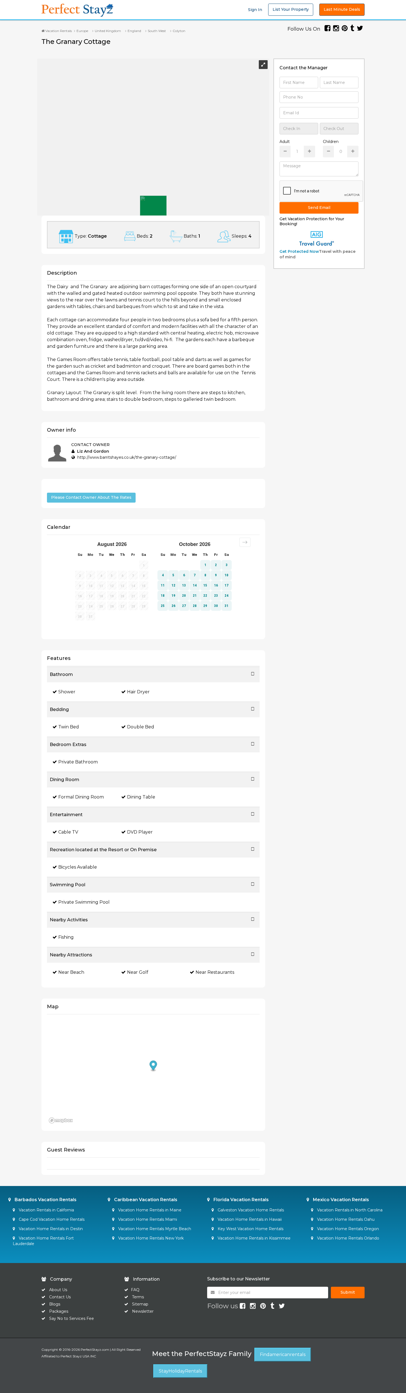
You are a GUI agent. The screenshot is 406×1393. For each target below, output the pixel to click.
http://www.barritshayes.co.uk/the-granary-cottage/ (126, 457)
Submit (348, 1292)
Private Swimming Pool (84, 902)
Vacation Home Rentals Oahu (345, 1219)
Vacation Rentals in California (46, 1210)
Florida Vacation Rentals (240, 1199)
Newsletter (143, 1311)
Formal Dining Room (81, 797)
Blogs (54, 1304)
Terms (138, 1296)
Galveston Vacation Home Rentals (250, 1210)
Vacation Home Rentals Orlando (347, 1238)
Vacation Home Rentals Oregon (347, 1228)
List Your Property (291, 9)
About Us (57, 1289)
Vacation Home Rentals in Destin (50, 1228)
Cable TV (68, 832)
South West (157, 31)
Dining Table (141, 797)
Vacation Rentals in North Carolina (349, 1210)
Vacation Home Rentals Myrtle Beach (154, 1228)
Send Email (319, 207)
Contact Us (60, 1296)
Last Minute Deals (342, 9)
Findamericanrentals (282, 1354)
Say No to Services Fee (71, 1318)
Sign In (255, 9)
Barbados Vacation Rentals (45, 1199)
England (134, 31)
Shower (66, 691)
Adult (285, 141)
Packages (58, 1311)
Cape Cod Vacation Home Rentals (51, 1219)
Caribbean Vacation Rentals (145, 1199)
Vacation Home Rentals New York (150, 1238)
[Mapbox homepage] (61, 1120)
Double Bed (140, 726)
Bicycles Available (77, 867)
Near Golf (137, 972)
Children (331, 141)
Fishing (66, 937)
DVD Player (140, 832)
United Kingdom (108, 31)
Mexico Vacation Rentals (340, 1199)
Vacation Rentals (58, 31)
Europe (82, 31)
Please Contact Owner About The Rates (91, 497)
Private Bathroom (78, 762)
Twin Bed (68, 726)
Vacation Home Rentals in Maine (149, 1210)
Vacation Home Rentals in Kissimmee (254, 1238)
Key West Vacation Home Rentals (250, 1228)
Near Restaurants (215, 972)
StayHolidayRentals (180, 1371)
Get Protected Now (299, 251)
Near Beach (71, 972)
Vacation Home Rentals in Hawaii (249, 1219)
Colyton (179, 31)
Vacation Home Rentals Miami (147, 1219)
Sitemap (140, 1304)
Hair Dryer (138, 691)
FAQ (135, 1289)
